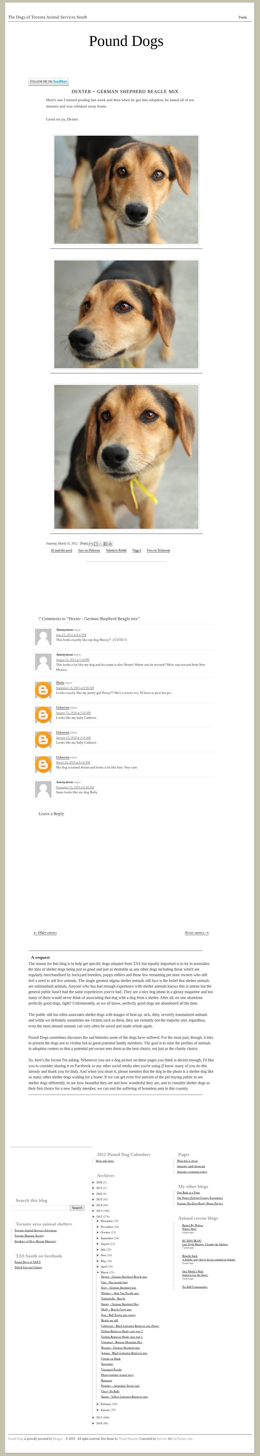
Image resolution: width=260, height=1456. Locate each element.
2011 (99, 1417)
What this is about (187, 1161)
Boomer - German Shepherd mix (120, 1347)
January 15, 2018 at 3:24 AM (73, 712)
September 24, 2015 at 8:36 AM (75, 687)
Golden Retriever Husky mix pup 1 (122, 1337)
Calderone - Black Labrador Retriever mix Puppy (130, 1326)
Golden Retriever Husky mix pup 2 (122, 1331)
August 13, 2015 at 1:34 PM (72, 659)
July (103, 1249)
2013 (99, 1211)
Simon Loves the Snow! (195, 1275)
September (107, 1238)
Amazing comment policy (192, 1171)
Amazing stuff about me (191, 1166)
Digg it (137, 550)
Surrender (107, 1364)
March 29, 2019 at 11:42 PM (73, 762)
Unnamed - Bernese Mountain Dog (121, 1342)
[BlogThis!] (95, 544)
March (104, 1272)
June (103, 1255)
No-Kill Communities (194, 1287)
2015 (99, 1199)
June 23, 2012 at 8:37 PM (71, 634)
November (107, 1227)
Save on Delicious (89, 550)
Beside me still (109, 1320)
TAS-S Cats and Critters (28, 1267)
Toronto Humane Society (29, 1235)
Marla (60, 683)
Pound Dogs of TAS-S (27, 1262)
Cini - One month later (114, 1282)
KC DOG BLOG (191, 1240)
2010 (99, 1423)
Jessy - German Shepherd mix (118, 1287)
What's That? (189, 1229)
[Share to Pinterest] (110, 544)
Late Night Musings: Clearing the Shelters (205, 1244)
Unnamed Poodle (111, 1369)
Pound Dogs (126, 40)
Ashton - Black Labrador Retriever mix (124, 1353)
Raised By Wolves (192, 1225)
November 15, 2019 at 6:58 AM (75, 787)
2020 (99, 1182)
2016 (99, 1194)
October (105, 1232)
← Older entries (45, 932)
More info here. (105, 1161)
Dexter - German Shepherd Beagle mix (125, 90)
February (106, 1404)
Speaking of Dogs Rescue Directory (35, 1241)
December (107, 1221)
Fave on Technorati (158, 550)
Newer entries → (197, 932)
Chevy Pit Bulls (110, 1391)
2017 (99, 1188)
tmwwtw (162, 1439)
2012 (99, 1216)
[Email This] (90, 544)
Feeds (243, 17)
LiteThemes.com (182, 1439)
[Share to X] (100, 544)
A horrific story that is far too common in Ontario (208, 1259)
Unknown (63, 707)
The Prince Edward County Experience (200, 1198)
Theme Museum (128, 1439)
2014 (99, 1205)
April (104, 1266)
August (105, 1244)
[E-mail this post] (61, 550)
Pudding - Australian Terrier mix (120, 1386)
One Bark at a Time (188, 1192)
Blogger (57, 1439)
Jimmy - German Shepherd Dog (120, 1304)
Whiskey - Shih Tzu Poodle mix (120, 1293)
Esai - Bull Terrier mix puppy (118, 1315)
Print (84, 543)
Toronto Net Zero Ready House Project (200, 1203)
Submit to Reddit (116, 550)
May (103, 1261)
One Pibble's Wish (192, 1271)
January (105, 1410)
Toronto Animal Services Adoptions (35, 1230)
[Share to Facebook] (105, 544)
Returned (106, 1380)
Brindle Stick (190, 1256)
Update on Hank (111, 1358)
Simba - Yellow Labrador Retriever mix (124, 1396)
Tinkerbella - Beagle (113, 1298)
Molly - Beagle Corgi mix (116, 1309)
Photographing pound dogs (117, 1375)
